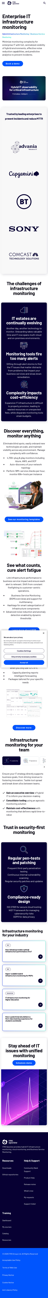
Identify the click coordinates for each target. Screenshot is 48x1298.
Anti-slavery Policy (9, 1290)
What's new (28, 1191)
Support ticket (30, 1204)
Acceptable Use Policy (11, 1260)
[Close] (43, 633)
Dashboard (6, 1220)
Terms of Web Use (9, 1267)
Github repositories (10, 1174)
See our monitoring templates (24, 519)
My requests (29, 1197)
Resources (6, 1240)
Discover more (24, 727)
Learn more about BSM (24, 630)
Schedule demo (24, 1063)
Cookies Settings (24, 651)
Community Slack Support (31, 1169)
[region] (24, 649)
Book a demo (13, 63)
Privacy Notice (8, 1275)
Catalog (5, 1233)
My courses (6, 1227)
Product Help (29, 1178)
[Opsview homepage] (24, 3)
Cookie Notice (8, 1282)
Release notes (30, 1184)
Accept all (24, 662)
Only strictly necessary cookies (23, 656)
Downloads (6, 1168)
